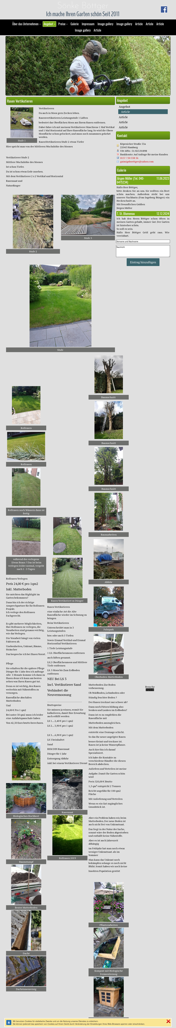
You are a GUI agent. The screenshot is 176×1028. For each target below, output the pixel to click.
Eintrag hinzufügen (143, 262)
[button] (26, 24)
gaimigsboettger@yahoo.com (137, 161)
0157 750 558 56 (129, 158)
